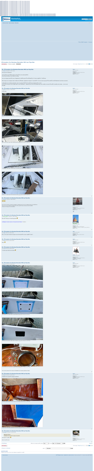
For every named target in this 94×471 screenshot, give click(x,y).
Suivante (90, 443)
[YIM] (73, 211)
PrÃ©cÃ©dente (4, 443)
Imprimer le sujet (89, 22)
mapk (4, 232)
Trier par (50, 443)
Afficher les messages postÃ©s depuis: (37, 443)
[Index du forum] (6, 19)
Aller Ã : (44, 448)
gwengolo (74, 435)
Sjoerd (5, 70)
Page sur (80, 445)
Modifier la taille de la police (91, 22)
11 (90, 445)
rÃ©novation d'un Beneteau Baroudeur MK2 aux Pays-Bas (17, 62)
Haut (91, 86)
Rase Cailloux (6, 216)
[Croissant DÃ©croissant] (60, 443)
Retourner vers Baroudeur (6, 448)
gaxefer (5, 199)
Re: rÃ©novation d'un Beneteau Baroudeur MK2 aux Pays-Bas (17, 69)
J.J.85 (4, 248)
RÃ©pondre (3, 63)
